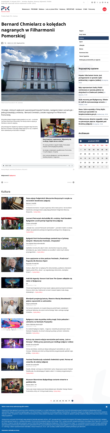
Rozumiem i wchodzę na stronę (10, 430)
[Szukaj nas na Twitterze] (97, 2)
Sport (81, 42)
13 (106, 154)
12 (102, 154)
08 (85, 154)
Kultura (15, 16)
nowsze (69, 182)
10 (93, 154)
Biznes (81, 49)
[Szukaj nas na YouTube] (100, 2)
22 (85, 162)
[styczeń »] (107, 141)
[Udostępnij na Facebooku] (2, 43)
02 (89, 149)
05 (102, 149)
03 (93, 149)
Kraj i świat (82, 34)
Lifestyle (81, 45)
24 (93, 162)
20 (106, 158)
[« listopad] (81, 141)
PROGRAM (34, 9)
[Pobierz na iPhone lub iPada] (107, 2)
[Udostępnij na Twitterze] (5, 43)
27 (106, 162)
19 (102, 158)
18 (98, 158)
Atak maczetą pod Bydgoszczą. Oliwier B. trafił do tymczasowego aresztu (93, 102)
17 (93, 158)
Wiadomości (26, 9)
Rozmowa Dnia (83, 52)
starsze (6, 182)
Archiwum (79, 9)
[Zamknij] (106, 407)
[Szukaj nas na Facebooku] (94, 2)
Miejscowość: (5, 175)
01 (85, 149)
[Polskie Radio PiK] (5, 9)
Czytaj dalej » (37, 212)
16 (89, 158)
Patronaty (92, 9)
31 (93, 167)
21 (81, 162)
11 (98, 154)
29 (85, 167)
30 (81, 149)
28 (81, 167)
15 (85, 158)
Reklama (41, 9)
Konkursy (62, 9)
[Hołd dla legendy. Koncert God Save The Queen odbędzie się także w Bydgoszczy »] (12, 285)
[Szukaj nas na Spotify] (102, 2)
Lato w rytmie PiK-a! (52, 9)
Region (81, 31)
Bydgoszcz (12, 175)
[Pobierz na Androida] (105, 2)
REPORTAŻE (70, 9)
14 (81, 158)
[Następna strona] (72, 401)
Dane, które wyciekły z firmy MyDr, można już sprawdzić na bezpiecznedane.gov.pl (93, 111)
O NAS (85, 9)
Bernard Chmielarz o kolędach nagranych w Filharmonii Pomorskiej (33, 30)
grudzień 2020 (93, 141)
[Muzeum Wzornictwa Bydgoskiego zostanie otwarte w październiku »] (12, 385)
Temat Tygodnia (84, 56)
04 (98, 149)
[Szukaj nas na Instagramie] (92, 2)
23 (89, 162)
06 (106, 149)
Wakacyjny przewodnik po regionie (89, 60)
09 (89, 154)
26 (102, 162)
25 (98, 162)
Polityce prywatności (7, 415)
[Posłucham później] (73, 169)
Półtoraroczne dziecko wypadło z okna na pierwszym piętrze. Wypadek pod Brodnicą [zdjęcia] (93, 121)
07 (81, 154)
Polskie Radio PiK (6, 16)
